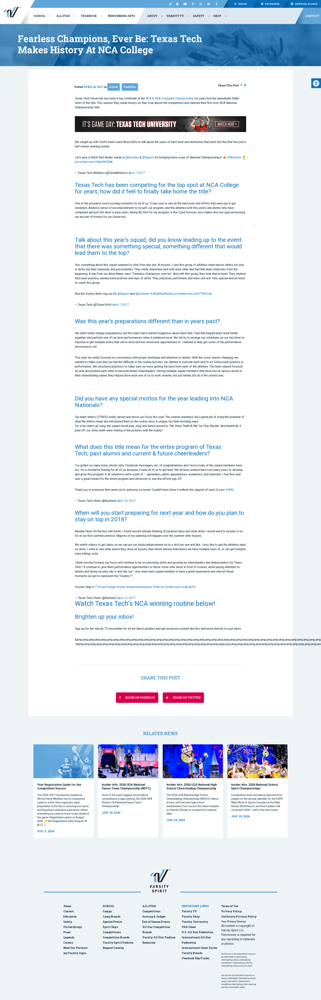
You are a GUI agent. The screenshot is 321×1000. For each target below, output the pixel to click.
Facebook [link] (216, 4)
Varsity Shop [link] (191, 916)
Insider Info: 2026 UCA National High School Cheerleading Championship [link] (191, 786)
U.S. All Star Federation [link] (198, 932)
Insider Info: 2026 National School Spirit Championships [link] (254, 786)
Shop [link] (217, 16)
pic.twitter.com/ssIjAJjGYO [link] (178, 587)
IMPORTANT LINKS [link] (195, 906)
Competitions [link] (112, 932)
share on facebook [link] (139, 697)
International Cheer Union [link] (199, 948)
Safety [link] (198, 16)
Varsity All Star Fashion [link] (159, 937)
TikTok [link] (169, 4)
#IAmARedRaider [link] (161, 293)
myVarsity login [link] (74, 953)
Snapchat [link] (177, 4)
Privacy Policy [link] (231, 911)
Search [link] (242, 3)
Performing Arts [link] (121, 16)
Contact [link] (312, 16)
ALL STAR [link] (149, 906)
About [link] (152, 16)
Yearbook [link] (89, 16)
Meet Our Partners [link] (75, 948)
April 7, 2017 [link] (136, 173)
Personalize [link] (272, 3)
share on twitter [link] (186, 697)
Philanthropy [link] (72, 927)
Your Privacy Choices (233, 921)
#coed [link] (102, 587)
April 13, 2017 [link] (126, 598)
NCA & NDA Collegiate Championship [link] (170, 98)
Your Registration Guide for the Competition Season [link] (59, 786)
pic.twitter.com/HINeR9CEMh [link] (94, 162)
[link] (316, 83)
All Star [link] (63, 16)
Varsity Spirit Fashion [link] (118, 942)
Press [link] (66, 932)
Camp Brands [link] (111, 916)
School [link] (39, 16)
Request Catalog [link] (113, 948)
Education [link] (70, 916)
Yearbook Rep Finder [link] (196, 958)
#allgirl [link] (111, 587)
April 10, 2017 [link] (126, 501)
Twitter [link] (208, 4)
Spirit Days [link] (110, 927)
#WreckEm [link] (234, 157)
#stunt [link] (121, 587)
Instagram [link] (201, 4)
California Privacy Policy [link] (239, 916)
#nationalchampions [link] (139, 587)
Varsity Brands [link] (192, 953)
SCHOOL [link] (108, 906)
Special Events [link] (112, 921)
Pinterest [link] (193, 4)
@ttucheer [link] (132, 157)
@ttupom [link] (148, 157)
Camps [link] (107, 911)
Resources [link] (148, 942)
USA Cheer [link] (189, 927)
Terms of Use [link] (229, 906)
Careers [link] (68, 942)
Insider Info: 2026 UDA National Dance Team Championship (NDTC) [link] (126, 786)
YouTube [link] (185, 4)
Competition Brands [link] (116, 937)
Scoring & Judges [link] (153, 916)
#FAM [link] (229, 490)
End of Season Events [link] (156, 921)
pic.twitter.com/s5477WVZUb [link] (193, 293)
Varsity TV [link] (175, 16)
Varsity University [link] (195, 921)
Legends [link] (68, 937)
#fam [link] (156, 587)
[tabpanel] (63, 791)
